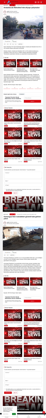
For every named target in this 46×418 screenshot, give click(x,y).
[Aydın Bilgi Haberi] (12, 2)
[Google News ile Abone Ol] (8, 41)
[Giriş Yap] (38, 2)
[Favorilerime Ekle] (8, 44)
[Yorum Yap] (10, 44)
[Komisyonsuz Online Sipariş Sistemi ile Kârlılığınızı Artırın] (33, 153)
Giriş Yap (15, 392)
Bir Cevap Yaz (8, 167)
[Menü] (5, 2)
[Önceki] (4, 204)
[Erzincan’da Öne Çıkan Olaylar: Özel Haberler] (13, 153)
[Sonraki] (42, 204)
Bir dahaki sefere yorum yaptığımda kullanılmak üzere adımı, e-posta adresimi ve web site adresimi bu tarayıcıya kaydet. (23, 190)
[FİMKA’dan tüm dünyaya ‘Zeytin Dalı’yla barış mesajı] (23, 204)
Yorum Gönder (8, 392)
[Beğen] (5, 44)
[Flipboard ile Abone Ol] (14, 41)
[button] (35, 2)
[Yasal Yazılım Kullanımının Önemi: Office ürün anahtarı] (33, 135)
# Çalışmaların (21, 94)
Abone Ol (32, 101)
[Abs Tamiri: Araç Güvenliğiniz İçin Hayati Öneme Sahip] (36, 65)
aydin (8, 11)
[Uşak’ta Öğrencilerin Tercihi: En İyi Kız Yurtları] (10, 65)
